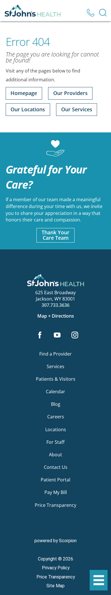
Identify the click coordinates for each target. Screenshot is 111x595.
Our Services (76, 109)
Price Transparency (55, 505)
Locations (55, 429)
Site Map (55, 585)
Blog (55, 404)
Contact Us (55, 467)
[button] (99, 580)
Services (55, 366)
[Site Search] (103, 13)
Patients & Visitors (55, 379)
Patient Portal (55, 480)
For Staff (55, 442)
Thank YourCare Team (55, 235)
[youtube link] (57, 335)
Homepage (24, 93)
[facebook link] (40, 335)
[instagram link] (75, 335)
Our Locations (28, 109)
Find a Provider (55, 354)
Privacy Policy (55, 567)
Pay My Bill (55, 492)
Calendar (55, 391)
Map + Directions (55, 316)
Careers (55, 417)
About (55, 454)
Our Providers (70, 93)
